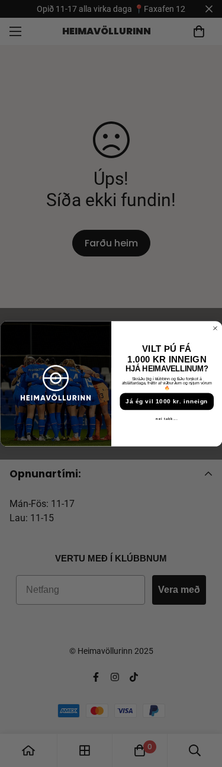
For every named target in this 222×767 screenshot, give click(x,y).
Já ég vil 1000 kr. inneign (167, 401)
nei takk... (167, 418)
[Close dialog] (215, 328)
